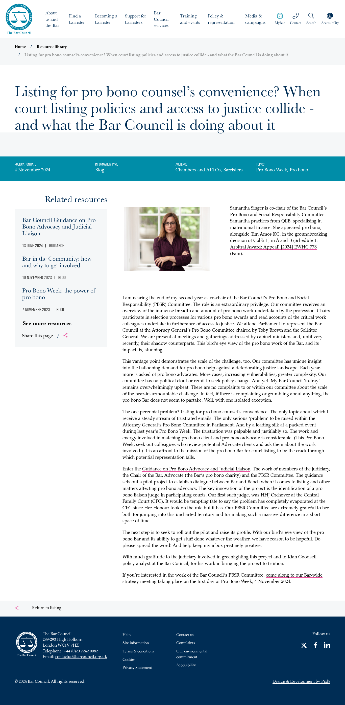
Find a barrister (77, 18)
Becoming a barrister (106, 18)
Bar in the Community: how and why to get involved (56, 261)
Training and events (190, 18)
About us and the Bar (52, 19)
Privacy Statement (137, 667)
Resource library (52, 47)
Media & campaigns (255, 18)
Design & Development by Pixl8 (301, 682)
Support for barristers (135, 18)
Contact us (184, 634)
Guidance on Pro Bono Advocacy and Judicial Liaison (196, 469)
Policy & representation (221, 18)
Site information (135, 642)
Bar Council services (161, 19)
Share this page (41, 336)
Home (20, 47)
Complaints (185, 642)
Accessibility (186, 665)
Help (126, 634)
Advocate (231, 445)
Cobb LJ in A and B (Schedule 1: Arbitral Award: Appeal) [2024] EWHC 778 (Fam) (274, 247)
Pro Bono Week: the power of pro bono (58, 293)
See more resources (47, 323)
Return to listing (46, 608)
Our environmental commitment (191, 653)
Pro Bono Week (236, 582)
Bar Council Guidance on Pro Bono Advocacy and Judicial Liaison (59, 226)
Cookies (128, 659)
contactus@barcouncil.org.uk (81, 657)
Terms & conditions (138, 651)
